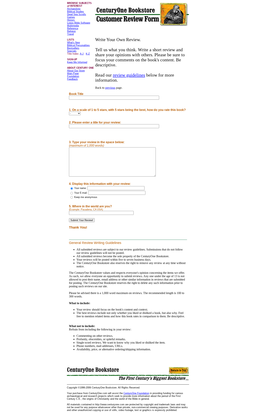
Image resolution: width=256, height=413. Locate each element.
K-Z (88, 53)
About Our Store (76, 70)
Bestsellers (73, 48)
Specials (71, 51)
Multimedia (73, 25)
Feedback (72, 79)
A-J (82, 53)
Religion (71, 31)
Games (71, 17)
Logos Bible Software (78, 22)
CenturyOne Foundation (136, 393)
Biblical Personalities (78, 45)
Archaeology (74, 8)
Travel (70, 34)
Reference (72, 28)
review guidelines (129, 75)
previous (110, 87)
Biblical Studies (75, 11)
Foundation (73, 76)
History (71, 20)
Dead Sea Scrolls (76, 14)
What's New (73, 42)
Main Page (73, 73)
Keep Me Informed (77, 62)
